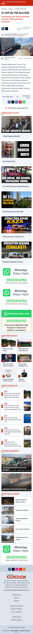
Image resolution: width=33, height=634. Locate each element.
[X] (13, 569)
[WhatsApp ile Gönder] (23, 102)
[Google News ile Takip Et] (27, 58)
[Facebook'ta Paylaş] (2, 28)
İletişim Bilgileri (16, 620)
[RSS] (24, 569)
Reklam (16, 601)
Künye (16, 598)
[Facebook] (9, 569)
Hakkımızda (16, 595)
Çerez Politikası (16, 612)
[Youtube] (20, 569)
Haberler (4, 9)
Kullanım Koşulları (16, 606)
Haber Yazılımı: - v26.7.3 (16, 631)
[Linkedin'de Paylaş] (16, 102)
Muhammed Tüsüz (9, 58)
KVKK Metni (16, 617)
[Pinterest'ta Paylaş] (20, 102)
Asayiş (10, 9)
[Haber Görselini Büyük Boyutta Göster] (16, 47)
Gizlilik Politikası (16, 609)
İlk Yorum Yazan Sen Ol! (18, 108)
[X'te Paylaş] (6, 28)
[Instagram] (16, 569)
